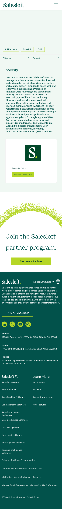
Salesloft (27, 49)
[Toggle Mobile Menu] (56, 4)
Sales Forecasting (10, 381)
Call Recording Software (14, 404)
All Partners (11, 49)
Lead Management (11, 427)
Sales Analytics (9, 389)
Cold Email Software (12, 435)
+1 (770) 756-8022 (17, 313)
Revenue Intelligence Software (12, 451)
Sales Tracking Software (13, 397)
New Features (39, 404)
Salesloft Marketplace (43, 397)
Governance (39, 381)
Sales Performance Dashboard (11, 413)
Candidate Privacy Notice (14, 468)
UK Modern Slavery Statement (16, 476)
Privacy (5, 460)
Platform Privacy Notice (23, 460)
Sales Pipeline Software (13, 442)
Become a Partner (31, 261)
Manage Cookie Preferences (43, 485)
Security (37, 389)
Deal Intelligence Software (15, 419)
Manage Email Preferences (15, 485)
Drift (40, 49)
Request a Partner (23, 174)
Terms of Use (35, 468)
